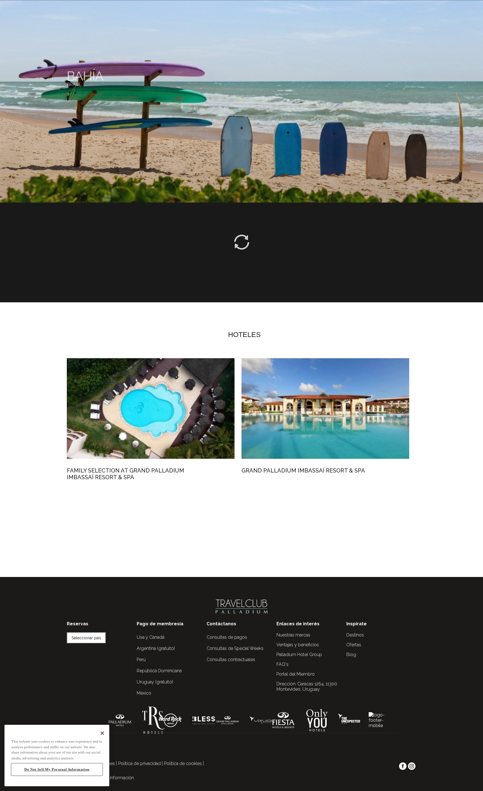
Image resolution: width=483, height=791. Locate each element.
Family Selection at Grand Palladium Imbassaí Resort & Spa (125, 474)
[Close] (102, 733)
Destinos (355, 635)
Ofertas (353, 644)
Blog (351, 654)
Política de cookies (183, 763)
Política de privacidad (139, 763)
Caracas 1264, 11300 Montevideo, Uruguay (306, 686)
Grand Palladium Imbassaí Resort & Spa (303, 470)
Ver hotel (93, 501)
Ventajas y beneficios (297, 644)
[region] (56, 756)
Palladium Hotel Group (299, 654)
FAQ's (282, 664)
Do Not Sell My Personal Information (56, 769)
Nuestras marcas (293, 635)
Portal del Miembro (295, 674)
